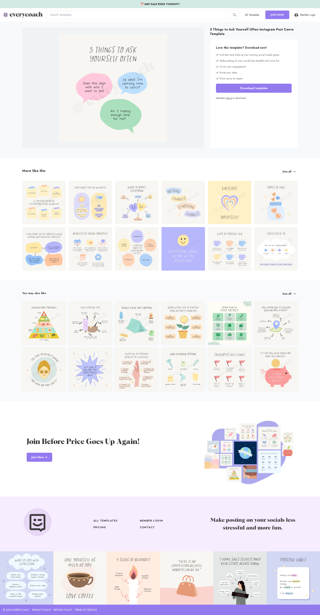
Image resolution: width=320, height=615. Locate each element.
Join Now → (39, 457)
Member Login (308, 15)
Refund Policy (63, 610)
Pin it (32, 33)
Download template (254, 88)
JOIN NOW (277, 15)
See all (287, 171)
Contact (147, 527)
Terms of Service (85, 610)
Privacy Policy (41, 610)
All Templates (252, 15)
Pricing (99, 527)
